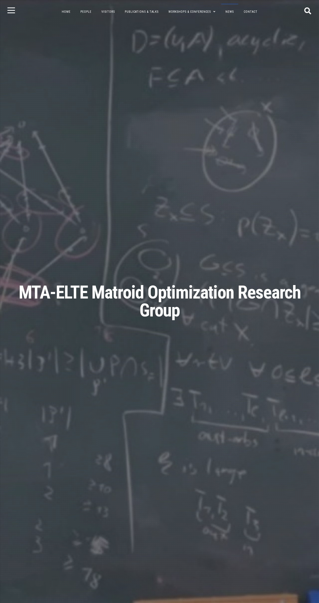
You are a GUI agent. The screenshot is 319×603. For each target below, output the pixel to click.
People (85, 11)
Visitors (108, 11)
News (230, 11)
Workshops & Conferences (189, 11)
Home (66, 11)
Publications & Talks (142, 11)
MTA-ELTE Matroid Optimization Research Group (160, 301)
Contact (250, 11)
